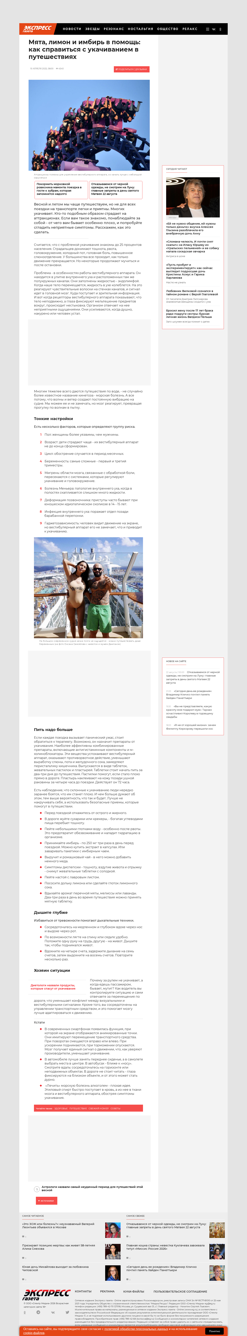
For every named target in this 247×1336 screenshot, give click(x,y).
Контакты (83, 1291)
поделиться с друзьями (132, 69)
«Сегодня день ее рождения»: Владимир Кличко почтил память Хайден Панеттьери (161, 1268)
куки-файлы (133, 1291)
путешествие (78, 1108)
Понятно (214, 1331)
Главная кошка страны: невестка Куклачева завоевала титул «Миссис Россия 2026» (165, 1247)
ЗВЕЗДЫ (92, 29)
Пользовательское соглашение (180, 1291)
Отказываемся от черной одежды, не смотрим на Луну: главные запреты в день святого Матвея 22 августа (115, 189)
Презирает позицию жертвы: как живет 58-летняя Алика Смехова (58, 1247)
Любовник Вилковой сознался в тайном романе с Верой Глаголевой (192, 292)
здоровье (61, 1108)
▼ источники (46, 1200)
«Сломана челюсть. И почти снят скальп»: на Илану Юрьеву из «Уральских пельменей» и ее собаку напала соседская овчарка (192, 246)
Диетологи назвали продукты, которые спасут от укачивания (53, 987)
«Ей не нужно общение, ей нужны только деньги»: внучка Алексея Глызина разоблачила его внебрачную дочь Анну (191, 228)
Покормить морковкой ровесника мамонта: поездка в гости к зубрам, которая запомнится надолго (59, 189)
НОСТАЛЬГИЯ (140, 29)
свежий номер (99, 1108)
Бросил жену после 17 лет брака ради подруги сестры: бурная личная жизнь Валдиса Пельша (189, 314)
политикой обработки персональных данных (136, 1329)
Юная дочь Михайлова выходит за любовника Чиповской (55, 1268)
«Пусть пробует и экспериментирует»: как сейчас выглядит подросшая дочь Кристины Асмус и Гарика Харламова (189, 271)
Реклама (107, 1291)
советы (116, 1108)
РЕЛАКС (190, 29)
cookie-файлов (34, 1333)
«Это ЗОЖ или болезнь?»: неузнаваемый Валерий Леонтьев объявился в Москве (58, 1225)
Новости (72, 29)
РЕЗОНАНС (114, 29)
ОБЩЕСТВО (167, 29)
